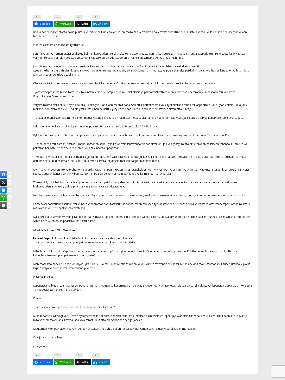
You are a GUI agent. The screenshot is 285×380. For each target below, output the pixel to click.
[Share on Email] (3, 205)
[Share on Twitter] (3, 182)
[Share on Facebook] (3, 174)
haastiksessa (124, 238)
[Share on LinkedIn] (3, 190)
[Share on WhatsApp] (3, 197)
